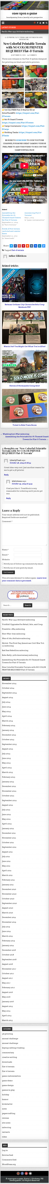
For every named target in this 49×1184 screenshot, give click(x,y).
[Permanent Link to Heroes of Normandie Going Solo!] (24, 366)
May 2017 (6, 983)
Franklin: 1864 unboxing (13, 629)
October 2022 (8, 795)
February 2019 (8, 940)
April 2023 (7, 767)
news (41, 37)
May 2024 (6, 711)
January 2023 (8, 781)
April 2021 (6, 870)
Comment (7, 521)
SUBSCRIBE (21, 140)
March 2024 (7, 721)
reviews (5, 1118)
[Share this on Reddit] (27, 246)
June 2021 (6, 861)
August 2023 (7, 749)
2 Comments (33, 55)
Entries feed (7, 1155)
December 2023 (9, 735)
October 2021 (8, 842)
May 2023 (6, 763)
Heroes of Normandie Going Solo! (24, 385)
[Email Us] (43, 23)
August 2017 (7, 978)
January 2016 (8, 1001)
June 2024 (6, 707)
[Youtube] (40, 23)
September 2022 (9, 800)
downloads (7, 1062)
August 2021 (7, 852)
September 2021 (9, 847)
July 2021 (6, 856)
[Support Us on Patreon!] (35, 23)
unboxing (6, 1127)
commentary (8, 1052)
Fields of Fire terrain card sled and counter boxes (11, 231)
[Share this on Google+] (19, 246)
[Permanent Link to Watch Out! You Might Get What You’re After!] (24, 327)
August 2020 (7, 908)
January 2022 (8, 828)
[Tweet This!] (11, 246)
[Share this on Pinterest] (23, 246)
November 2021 (9, 838)
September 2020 (9, 903)
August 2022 (7, 805)
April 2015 (6, 1015)
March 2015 (7, 1020)
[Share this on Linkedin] (39, 246)
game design (8, 1085)
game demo (7, 1080)
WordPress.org (9, 1164)
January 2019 (8, 945)
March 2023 (7, 772)
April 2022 (7, 823)
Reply (6, 475)
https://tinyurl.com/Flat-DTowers (17, 122)
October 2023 (8, 739)
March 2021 (7, 875)
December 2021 (9, 833)
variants (6, 1132)
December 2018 (9, 950)
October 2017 (8, 973)
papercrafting (24, 39)
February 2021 (8, 880)
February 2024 (8, 725)
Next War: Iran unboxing (13, 634)
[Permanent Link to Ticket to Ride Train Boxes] (24, 406)
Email (5, 555)
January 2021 (8, 884)
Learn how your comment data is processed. (24, 579)
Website (6, 559)
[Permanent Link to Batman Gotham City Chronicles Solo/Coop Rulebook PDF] (24, 285)
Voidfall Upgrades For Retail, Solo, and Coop (21, 31)
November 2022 (9, 791)
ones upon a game (24, 13)
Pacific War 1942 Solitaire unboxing (18, 619)
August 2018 (7, 964)
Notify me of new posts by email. (18, 568)
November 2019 (9, 922)
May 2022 (6, 819)
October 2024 (8, 688)
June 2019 (6, 931)
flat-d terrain (20, 37)
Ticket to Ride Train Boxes (25, 425)
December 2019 (9, 917)
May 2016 (6, 997)
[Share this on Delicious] (43, 246)
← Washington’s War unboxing (14, 434)
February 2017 (8, 987)
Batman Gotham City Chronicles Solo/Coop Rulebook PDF (24, 305)
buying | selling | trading (13, 1048)
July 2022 (6, 809)
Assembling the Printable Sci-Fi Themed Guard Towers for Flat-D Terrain (23, 661)
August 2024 (7, 697)
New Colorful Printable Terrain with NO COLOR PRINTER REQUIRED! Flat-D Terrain (24, 47)
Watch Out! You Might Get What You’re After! (24, 346)
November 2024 (9, 683)
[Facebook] (37, 23)
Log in (5, 1150)
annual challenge (10, 1038)
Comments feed (9, 1159)
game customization (32, 37)
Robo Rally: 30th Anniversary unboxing (20, 655)
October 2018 (8, 954)
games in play (8, 1090)
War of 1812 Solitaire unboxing (16, 638)
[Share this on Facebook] (15, 246)
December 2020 (9, 889)
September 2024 (9, 693)
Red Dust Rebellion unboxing (15, 650)
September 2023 (9, 744)
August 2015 (7, 1006)
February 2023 (8, 777)
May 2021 (6, 866)
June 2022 (6, 814)
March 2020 (7, 912)
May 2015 (6, 1011)
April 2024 (7, 716)
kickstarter (7, 1104)
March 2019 (7, 936)
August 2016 (7, 992)
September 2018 (9, 959)
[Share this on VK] (31, 246)
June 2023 (6, 758)
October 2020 (8, 898)
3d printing (11, 37)
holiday (5, 1094)
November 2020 (9, 894)
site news (6, 1123)
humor (5, 1099)
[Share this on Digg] (35, 246)
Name (5, 549)
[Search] (46, 23)
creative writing (9, 1057)
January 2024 (8, 730)
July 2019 (6, 926)
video (4, 1137)
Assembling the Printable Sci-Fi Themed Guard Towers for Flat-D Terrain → (27, 437)
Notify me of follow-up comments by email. (23, 564)
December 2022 (9, 786)
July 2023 (6, 753)
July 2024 (6, 702)
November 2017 (9, 969)
